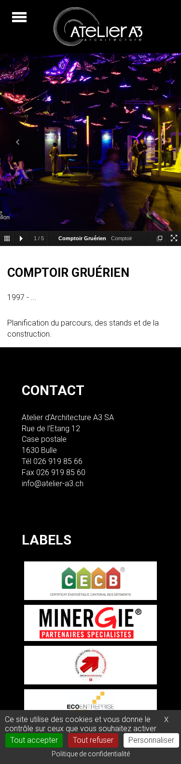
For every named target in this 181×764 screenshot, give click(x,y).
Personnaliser (151, 740)
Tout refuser (93, 740)
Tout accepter (34, 740)
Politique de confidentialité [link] (91, 754)
